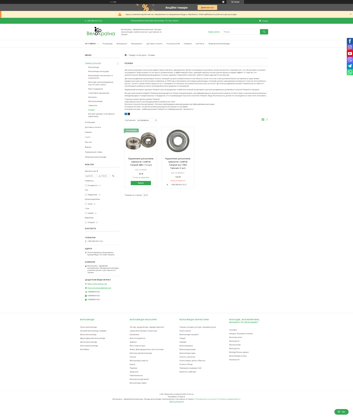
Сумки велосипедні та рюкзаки (143, 330)
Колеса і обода (186, 364)
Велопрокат (122, 43)
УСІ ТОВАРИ (90, 43)
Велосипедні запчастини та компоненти (100, 76)
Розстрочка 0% (173, 43)
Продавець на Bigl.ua (176, 396)
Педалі (182, 338)
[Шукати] (264, 31)
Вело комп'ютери (137, 345)
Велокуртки (234, 348)
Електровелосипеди (89, 345)
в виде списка (267, 120)
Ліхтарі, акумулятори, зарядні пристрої (147, 327)
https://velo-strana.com (97, 284)
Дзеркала (134, 371)
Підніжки (133, 368)
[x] (129, 114)
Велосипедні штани (238, 356)
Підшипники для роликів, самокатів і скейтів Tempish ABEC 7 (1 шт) (141, 161)
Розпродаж (108, 43)
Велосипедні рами (188, 349)
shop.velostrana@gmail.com (99, 288)
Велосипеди (93, 67)
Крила (132, 364)
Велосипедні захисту (139, 360)
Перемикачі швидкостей (190, 368)
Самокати (92, 105)
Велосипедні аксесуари (98, 71)
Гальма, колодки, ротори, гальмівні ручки (198, 327)
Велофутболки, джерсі (239, 352)
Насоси (133, 357)
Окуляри (233, 330)
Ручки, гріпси (185, 330)
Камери (183, 342)
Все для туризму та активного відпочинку (101, 115)
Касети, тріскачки (187, 357)
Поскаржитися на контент (206, 399)
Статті (87, 137)
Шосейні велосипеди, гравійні (93, 330)
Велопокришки (186, 345)
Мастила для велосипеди (141, 353)
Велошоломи (235, 344)
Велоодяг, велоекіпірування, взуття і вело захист (100, 83)
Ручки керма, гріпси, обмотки (192, 360)
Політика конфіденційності (229, 399)
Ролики (91, 109)
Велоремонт (136, 43)
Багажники (134, 334)
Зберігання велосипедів (219, 43)
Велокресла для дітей (139, 379)
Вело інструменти (137, 338)
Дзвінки (133, 342)
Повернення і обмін (93, 152)
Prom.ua (190, 394)
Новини (88, 132)
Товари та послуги (137, 55)
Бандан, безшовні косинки (241, 333)
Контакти (200, 43)
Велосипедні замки (138, 383)
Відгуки (88, 147)
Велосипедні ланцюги (189, 334)
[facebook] (126, 114)
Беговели (92, 97)
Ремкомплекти (136, 375)
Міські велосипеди (88, 334)
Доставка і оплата (154, 43)
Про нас (88, 142)
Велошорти (234, 341)
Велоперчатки (235, 337)
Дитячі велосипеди (88, 342)
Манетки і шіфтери (188, 371)
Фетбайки (84, 349)
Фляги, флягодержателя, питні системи (147, 349)
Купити (141, 183)
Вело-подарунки (95, 89)
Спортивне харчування (98, 93)
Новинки (188, 43)
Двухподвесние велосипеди (92, 338)
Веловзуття (234, 359)
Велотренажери (95, 101)
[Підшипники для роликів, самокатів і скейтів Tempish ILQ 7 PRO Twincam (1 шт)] (178, 141)
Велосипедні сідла (187, 353)
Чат (343, 412)
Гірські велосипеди (88, 327)
